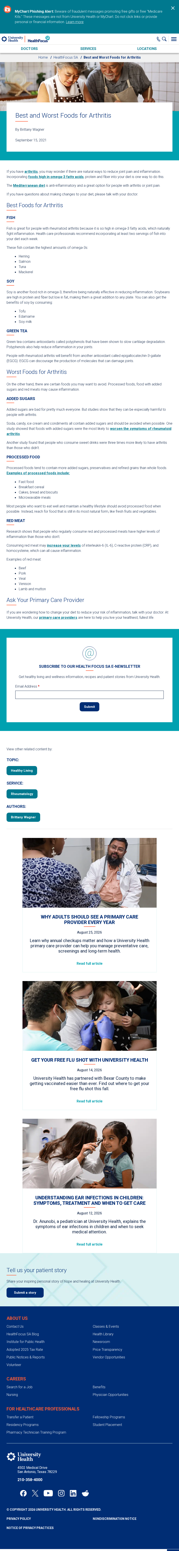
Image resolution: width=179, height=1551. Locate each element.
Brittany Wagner (23, 817)
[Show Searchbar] (165, 39)
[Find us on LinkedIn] (73, 1493)
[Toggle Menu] (173, 39)
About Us (17, 1318)
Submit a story (25, 1293)
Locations (147, 49)
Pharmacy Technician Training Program (36, 1432)
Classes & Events (106, 1326)
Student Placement (107, 1425)
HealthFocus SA (65, 57)
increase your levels (64, 545)
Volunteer (14, 1365)
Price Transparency (107, 1350)
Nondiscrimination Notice (114, 1518)
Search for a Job (20, 1387)
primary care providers (58, 617)
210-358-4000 (29, 1479)
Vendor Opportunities (109, 1357)
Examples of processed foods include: (38, 473)
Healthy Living (22, 771)
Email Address (27, 686)
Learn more (75, 22)
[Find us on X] (35, 1493)
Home (43, 57)
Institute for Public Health (26, 1342)
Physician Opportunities (110, 1395)
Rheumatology (22, 794)
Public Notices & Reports (26, 1357)
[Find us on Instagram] (61, 1493)
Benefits (99, 1387)
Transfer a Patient (20, 1417)
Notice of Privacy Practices (30, 1528)
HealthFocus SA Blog (23, 1334)
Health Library (103, 1334)
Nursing (12, 1395)
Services (88, 49)
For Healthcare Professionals (43, 1409)
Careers (16, 1378)
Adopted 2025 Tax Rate (25, 1350)
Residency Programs (23, 1425)
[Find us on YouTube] (48, 1493)
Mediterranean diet (29, 185)
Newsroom (101, 1342)
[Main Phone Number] (158, 39)
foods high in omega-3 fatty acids (56, 177)
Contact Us (15, 1326)
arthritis (31, 172)
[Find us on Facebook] (23, 1493)
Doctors (29, 49)
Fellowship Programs (109, 1417)
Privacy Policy (19, 1518)
